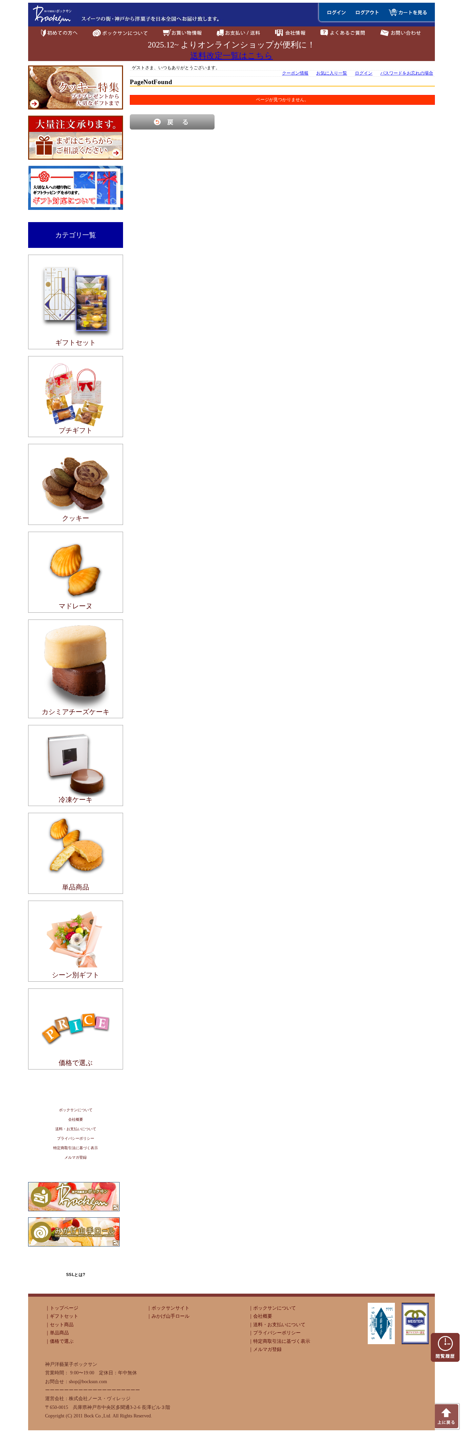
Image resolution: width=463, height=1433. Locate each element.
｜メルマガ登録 (265, 1349)
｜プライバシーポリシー (274, 1332)
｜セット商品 (59, 1324)
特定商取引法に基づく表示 (75, 1148)
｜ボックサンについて (272, 1308)
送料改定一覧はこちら (231, 55)
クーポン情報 (295, 73)
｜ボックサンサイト (168, 1308)
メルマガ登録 (75, 1157)
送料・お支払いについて (75, 1129)
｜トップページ (61, 1308)
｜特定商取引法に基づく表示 (279, 1341)
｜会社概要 (260, 1316)
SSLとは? (75, 1274)
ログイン (364, 73)
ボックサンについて (76, 1110)
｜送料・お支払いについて (276, 1324)
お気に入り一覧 (331, 73)
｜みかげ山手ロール (168, 1316)
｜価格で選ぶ (59, 1341)
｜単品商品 (57, 1332)
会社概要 (75, 1119)
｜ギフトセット (61, 1316)
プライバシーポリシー (75, 1138)
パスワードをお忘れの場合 (406, 73)
